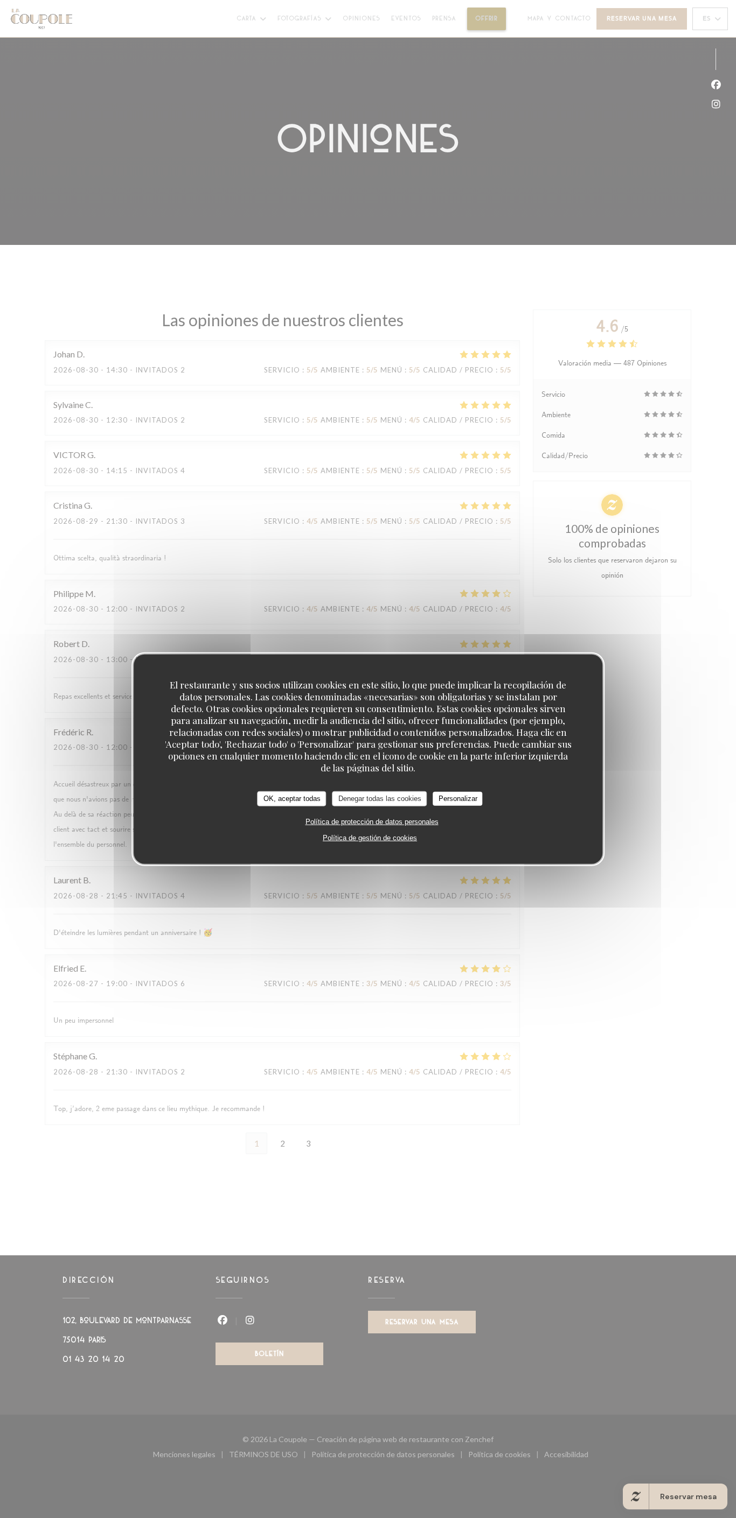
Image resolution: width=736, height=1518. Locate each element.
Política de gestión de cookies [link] (370, 837)
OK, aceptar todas (292, 799)
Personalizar (458, 799)
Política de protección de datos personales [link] (372, 821)
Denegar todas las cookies (379, 799)
